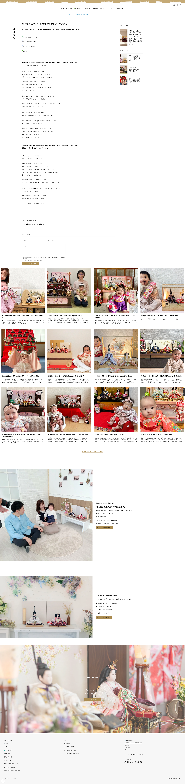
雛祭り (41, 224)
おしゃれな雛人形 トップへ (103, 617)
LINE (126, 749)
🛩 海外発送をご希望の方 (71, 753)
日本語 (6, 778)
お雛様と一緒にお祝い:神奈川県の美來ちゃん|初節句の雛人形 (66, 376)
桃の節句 (29, 224)
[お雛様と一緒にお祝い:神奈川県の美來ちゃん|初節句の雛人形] (69, 351)
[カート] (180, 5)
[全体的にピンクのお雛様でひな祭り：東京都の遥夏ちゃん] (162, 409)
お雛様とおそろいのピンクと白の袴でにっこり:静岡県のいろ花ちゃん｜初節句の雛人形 (22, 435)
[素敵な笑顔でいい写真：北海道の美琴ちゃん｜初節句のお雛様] (23, 351)
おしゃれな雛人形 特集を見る (80, 14)
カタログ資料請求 (69, 747)
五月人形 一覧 (8, 757)
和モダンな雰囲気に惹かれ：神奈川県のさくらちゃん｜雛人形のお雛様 (22, 316)
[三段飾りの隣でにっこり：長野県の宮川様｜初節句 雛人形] (69, 290)
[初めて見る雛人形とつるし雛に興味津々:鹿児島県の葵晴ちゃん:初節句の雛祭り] (116, 290)
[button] (69, 9)
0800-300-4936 (139, 754)
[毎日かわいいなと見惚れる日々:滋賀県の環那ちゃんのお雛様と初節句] (162, 351)
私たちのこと (7, 760)
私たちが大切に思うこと (11, 764)
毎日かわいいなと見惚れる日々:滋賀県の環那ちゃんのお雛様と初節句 (161, 376)
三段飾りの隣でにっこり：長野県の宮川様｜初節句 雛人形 (65, 316)
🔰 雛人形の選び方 (9, 750)
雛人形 (36, 224)
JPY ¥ (13, 778)
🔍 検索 (6, 743)
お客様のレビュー (69, 743)
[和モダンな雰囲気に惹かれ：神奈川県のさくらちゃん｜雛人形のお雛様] (23, 290)
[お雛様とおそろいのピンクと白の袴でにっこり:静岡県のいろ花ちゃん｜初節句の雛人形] (23, 409)
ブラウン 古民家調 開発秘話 (12, 770)
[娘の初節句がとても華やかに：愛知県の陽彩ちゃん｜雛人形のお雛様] (69, 409)
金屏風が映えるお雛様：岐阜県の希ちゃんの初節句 (110, 435)
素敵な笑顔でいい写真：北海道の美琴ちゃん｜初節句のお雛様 (20, 376)
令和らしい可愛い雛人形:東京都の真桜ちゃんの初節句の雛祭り (113, 376)
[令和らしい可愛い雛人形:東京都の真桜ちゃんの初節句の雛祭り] (116, 351)
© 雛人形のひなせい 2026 (174, 778)
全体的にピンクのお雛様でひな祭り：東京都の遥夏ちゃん (158, 435)
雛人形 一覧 (7, 753)
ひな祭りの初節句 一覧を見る (104, 527)
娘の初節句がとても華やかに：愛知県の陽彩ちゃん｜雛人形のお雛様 (68, 435)
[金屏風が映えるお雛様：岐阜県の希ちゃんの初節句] (116, 409)
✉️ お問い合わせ (129, 740)
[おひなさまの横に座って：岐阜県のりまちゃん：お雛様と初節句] (162, 290)
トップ (69, 14)
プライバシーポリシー (52, 257)
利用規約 (61, 257)
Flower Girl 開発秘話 (10, 767)
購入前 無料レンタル (70, 750)
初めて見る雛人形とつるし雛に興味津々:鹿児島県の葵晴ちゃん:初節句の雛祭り (115, 316)
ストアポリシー (129, 747)
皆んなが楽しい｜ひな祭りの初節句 (92, 451)
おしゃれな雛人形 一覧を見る (92, 699)
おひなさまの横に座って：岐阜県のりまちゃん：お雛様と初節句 (160, 316)
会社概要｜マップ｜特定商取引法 (133, 743)
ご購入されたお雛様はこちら (29, 220)
